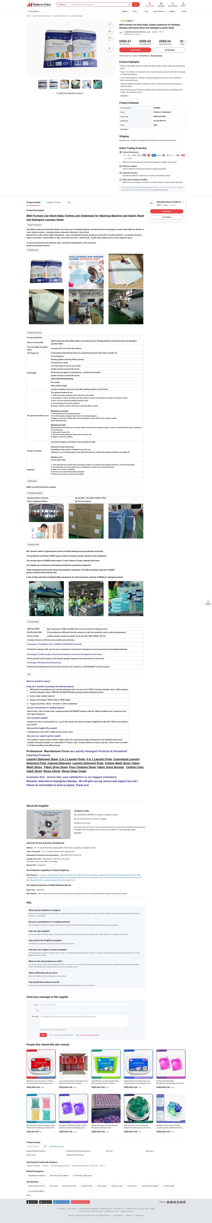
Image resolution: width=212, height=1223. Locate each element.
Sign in (183, 6)
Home (28, 16)
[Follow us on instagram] (175, 1202)
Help (146, 11)
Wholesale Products (106, 1209)
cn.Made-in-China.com (126, 1211)
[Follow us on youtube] (178, 1202)
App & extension (158, 11)
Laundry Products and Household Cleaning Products (117, 875)
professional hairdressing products (78, 1151)
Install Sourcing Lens (81, 1202)
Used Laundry (102, 1186)
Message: (35, 1016)
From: (37, 1005)
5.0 (159, 205)
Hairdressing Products (56, 875)
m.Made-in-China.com (111, 1211)
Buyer (135, 11)
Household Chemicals (60, 16)
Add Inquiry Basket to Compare (71, 93)
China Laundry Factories (36, 1186)
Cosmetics (43, 875)
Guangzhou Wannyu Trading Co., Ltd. (137, 32)
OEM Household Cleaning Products (53, 877)
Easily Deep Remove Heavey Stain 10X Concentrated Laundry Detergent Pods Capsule (137, 1083)
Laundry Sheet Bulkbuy (36, 1191)
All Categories (34, 11)
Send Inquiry (135, 50)
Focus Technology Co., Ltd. (90, 1215)
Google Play (45, 1202)
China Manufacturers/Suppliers (88, 1209)
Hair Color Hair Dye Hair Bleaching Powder (114, 877)
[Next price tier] (185, 41)
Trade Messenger (61, 1202)
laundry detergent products (35, 1151)
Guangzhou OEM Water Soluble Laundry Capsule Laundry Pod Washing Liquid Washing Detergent (72, 1127)
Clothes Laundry (117, 1186)
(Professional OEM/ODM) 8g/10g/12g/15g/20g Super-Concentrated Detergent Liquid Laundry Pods (171, 1083)
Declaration (129, 1215)
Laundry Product (87, 1186)
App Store (32, 1202)
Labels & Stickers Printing (75, 1155)
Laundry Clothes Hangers (150, 1186)
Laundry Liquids (168, 1186)
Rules (184, 11)
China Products (72, 1209)
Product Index (144, 1209)
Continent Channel (131, 1209)
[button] (129, 4)
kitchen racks (31, 1155)
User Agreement (118, 1215)
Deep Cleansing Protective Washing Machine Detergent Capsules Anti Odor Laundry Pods (137, 1127)
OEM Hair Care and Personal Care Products (81, 875)
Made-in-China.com (96, 1211)
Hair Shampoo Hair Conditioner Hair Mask (82, 877)
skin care (109, 1151)
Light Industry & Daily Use (41, 16)
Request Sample (156, 56)
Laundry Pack (132, 1186)
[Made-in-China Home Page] (38, 4)
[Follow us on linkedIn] (184, 1202)
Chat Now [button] (171, 50)
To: (38, 1011)
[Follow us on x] (171, 1202)
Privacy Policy (140, 1215)
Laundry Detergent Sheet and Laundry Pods (59, 880)
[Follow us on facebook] (168, 1202)
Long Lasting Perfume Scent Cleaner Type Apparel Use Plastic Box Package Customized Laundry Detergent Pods (73, 1083)
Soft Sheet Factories (69, 1186)
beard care (149, 1151)
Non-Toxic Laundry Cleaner (59, 1175)
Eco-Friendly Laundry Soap (82, 1175)
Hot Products (61, 1209)
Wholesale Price (119, 1209)
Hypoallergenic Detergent (36, 1175)
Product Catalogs (57, 1146)
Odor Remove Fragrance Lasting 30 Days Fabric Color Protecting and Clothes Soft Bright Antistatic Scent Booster (40, 1127)
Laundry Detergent (76, 16)
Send (43, 1035)
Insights (152, 1209)
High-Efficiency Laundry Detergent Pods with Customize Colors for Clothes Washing (105, 1083)
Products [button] (62, 4)
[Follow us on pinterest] (181, 1202)
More (28, 1195)
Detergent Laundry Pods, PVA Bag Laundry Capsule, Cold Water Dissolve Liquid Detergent (169, 1127)
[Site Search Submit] (136, 4)
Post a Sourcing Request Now (87, 1035)
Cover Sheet (54, 1186)
